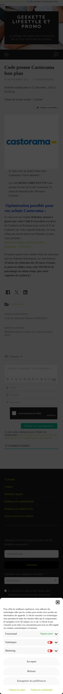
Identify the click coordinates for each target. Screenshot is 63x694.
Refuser (31, 671)
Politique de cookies (17, 689)
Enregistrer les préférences (31, 680)
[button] (57, 602)
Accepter (31, 661)
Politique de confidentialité (41, 689)
